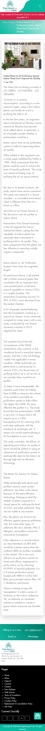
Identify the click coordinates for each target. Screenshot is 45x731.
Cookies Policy (11, 701)
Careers (8, 686)
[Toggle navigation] (40, 6)
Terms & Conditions (13, 695)
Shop (7, 678)
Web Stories (10, 692)
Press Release (10, 689)
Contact (8, 684)
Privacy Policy (10, 698)
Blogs (12, 22)
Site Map (8, 706)
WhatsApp (33, 636)
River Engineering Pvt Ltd (26, 726)
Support (8, 681)
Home (5, 22)
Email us (12, 636)
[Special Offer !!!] (37, 716)
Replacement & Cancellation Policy (19, 704)
